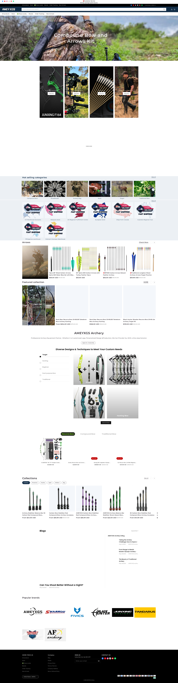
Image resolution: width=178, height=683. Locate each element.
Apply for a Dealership (88, 342)
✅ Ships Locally (38, 5)
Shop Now (51, 93)
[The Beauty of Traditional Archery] (113, 561)
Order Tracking (54, 5)
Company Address (53, 668)
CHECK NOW (89, 146)
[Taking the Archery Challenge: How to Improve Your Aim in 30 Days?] (113, 542)
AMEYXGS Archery (90, 680)
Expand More (134, 530)
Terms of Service (52, 666)
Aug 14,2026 (122, 544)
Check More (86, 45)
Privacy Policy (51, 663)
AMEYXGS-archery (54, 587)
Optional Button (106, 422)
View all (154, 177)
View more (35, 262)
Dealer (49, 660)
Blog (49, 657)
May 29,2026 (43, 587)
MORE (146, 282)
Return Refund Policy (53, 671)
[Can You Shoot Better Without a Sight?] (71, 557)
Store (31, 5)
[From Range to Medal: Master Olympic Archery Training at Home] (113, 551)
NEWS (77, 45)
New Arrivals (62, 5)
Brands (46, 5)
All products (25, 5)
